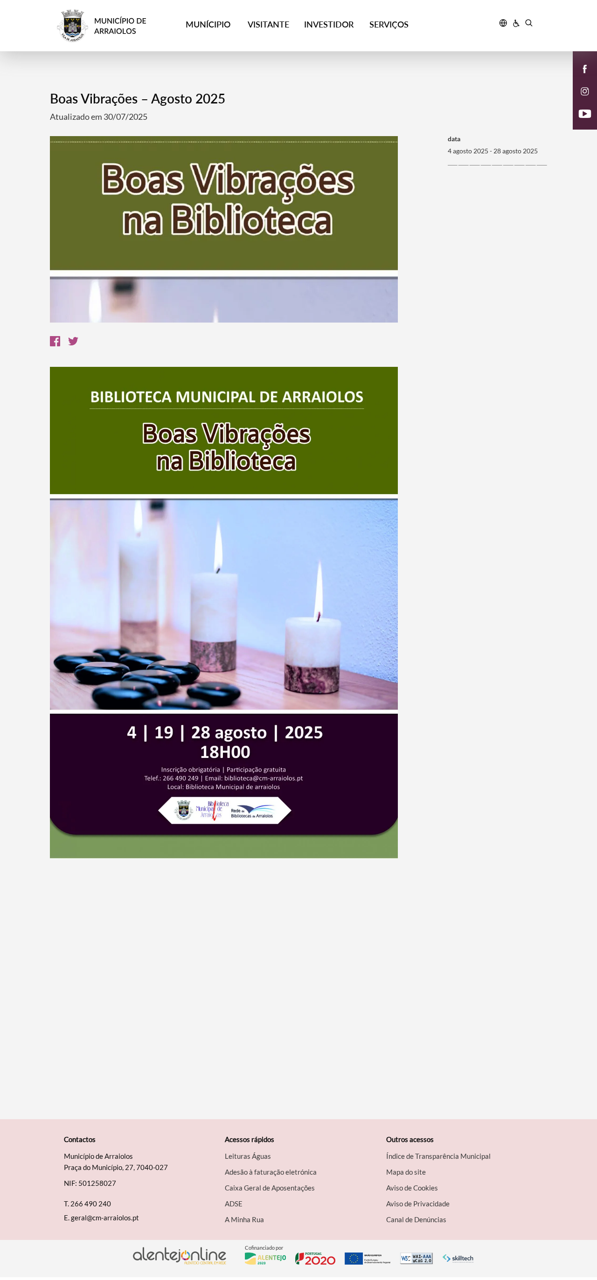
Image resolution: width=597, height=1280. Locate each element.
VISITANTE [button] (268, 24)
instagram (579, 100)
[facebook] (585, 68)
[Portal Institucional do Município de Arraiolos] (117, 25)
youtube (579, 123)
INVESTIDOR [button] (329, 24)
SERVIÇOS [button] (389, 24)
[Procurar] (528, 24)
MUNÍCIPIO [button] (208, 24)
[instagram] (585, 90)
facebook (579, 78)
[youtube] (585, 112)
